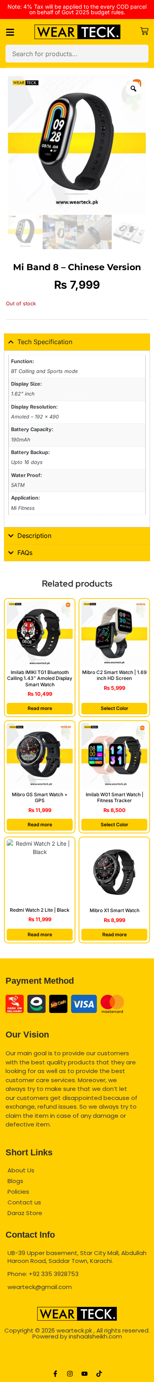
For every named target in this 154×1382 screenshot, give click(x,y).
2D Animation (77, 1349)
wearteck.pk (74, 1330)
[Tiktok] (99, 1373)
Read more (40, 708)
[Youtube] (84, 1373)
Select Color (114, 708)
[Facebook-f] (55, 1373)
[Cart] (144, 31)
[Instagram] (70, 1373)
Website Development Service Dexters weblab (77, 1361)
